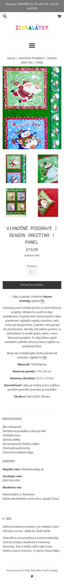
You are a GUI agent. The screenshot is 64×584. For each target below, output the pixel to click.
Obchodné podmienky (16, 448)
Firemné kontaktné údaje (18, 452)
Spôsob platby (11, 439)
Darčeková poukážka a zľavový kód (24, 431)
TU (44, 357)
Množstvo (32, 266)
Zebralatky (36, 570)
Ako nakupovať (12, 426)
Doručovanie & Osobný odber (21, 443)
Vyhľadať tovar (11, 435)
